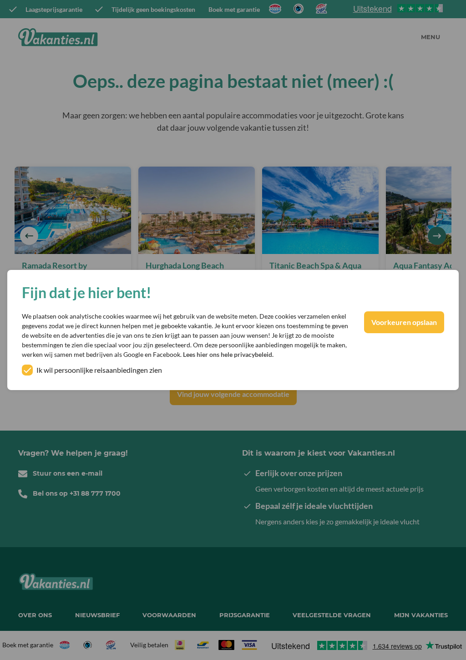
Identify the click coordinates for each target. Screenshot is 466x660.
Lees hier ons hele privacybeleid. (228, 354)
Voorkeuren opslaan (404, 322)
